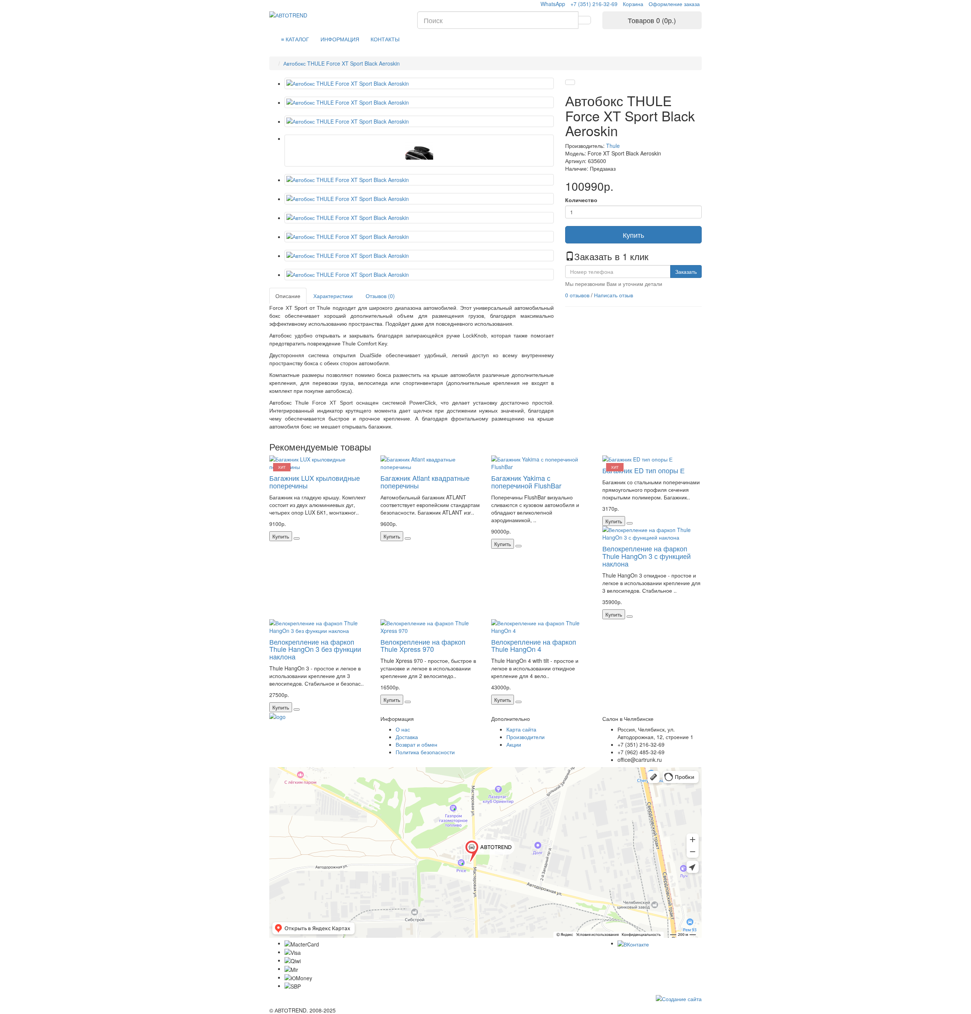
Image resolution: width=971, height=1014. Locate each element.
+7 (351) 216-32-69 (593, 4)
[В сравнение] (570, 82)
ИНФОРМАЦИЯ (340, 39)
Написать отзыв (613, 295)
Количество (581, 200)
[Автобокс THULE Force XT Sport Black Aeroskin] (419, 83)
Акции (513, 744)
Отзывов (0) (380, 296)
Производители (525, 737)
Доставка (407, 737)
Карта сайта (521, 729)
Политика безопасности (425, 752)
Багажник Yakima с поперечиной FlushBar (526, 481)
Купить (633, 235)
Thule (613, 145)
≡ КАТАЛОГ (295, 39)
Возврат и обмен (416, 744)
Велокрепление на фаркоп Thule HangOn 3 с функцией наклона (646, 555)
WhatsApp (552, 4)
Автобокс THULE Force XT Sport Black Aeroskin (341, 63)
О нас (403, 729)
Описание (287, 296)
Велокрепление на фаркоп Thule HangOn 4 (533, 645)
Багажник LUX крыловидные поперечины (314, 481)
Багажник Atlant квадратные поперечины (425, 481)
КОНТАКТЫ (385, 39)
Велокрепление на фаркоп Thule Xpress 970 (422, 645)
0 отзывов (577, 295)
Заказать (686, 271)
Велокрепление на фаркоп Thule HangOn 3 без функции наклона (315, 649)
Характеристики (333, 296)
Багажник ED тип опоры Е (643, 470)
